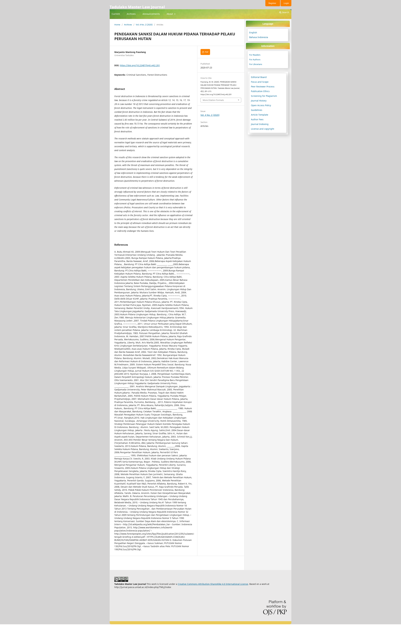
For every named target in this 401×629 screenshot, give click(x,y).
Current (116, 13)
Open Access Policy (261, 105)
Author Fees (257, 119)
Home (117, 24)
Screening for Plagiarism (264, 95)
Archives (131, 13)
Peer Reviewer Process (262, 86)
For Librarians (255, 64)
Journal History (258, 100)
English (253, 32)
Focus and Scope (259, 81)
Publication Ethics (260, 91)
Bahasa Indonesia (258, 37)
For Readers (254, 54)
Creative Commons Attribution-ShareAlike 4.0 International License (213, 583)
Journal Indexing (259, 124)
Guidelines (256, 110)
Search (285, 12)
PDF (206, 52)
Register (272, 3)
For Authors (254, 59)
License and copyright (262, 128)
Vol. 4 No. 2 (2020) (144, 24)
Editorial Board (259, 77)
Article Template (259, 114)
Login (286, 3)
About (170, 13)
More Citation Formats (213, 100)
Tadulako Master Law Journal (137, 6)
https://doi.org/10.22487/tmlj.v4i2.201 (140, 65)
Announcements (151, 13)
